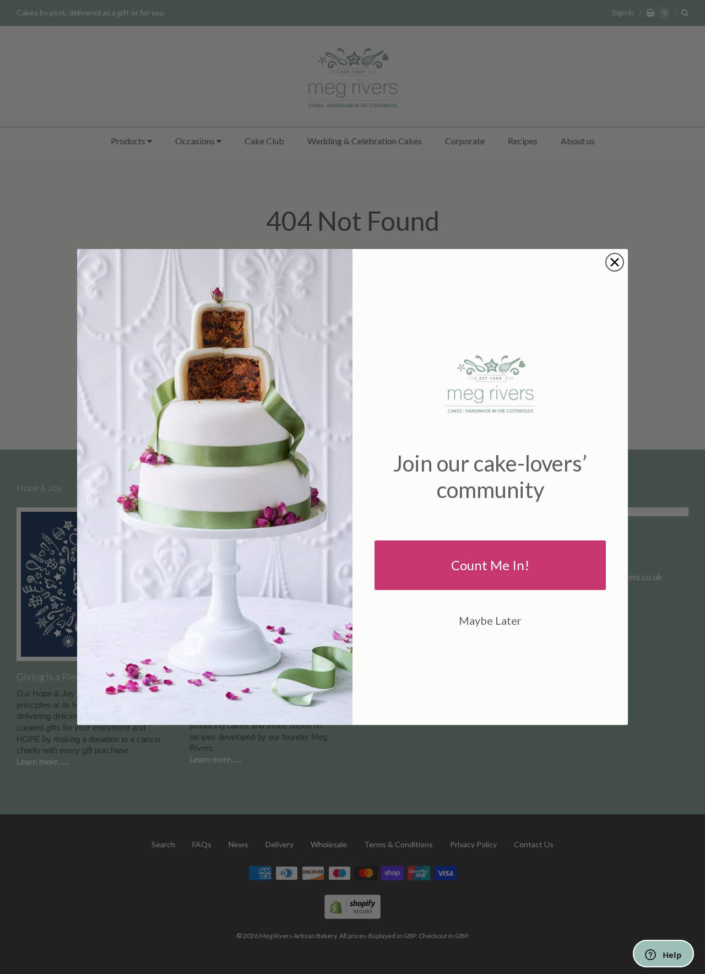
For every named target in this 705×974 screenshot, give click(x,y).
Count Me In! (490, 565)
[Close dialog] (614, 262)
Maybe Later (490, 620)
